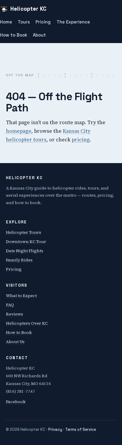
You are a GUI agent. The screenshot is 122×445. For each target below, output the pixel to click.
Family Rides (19, 260)
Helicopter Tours (23, 232)
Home (6, 22)
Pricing (43, 22)
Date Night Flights (24, 251)
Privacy (55, 429)
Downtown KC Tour (26, 241)
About (39, 35)
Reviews (14, 314)
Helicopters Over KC (27, 323)
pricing (81, 139)
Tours (24, 22)
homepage (18, 131)
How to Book (13, 35)
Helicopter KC (28, 8)
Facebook (16, 402)
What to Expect (21, 296)
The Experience (73, 22)
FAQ (10, 305)
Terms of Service (80, 429)
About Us (15, 342)
